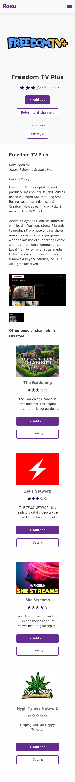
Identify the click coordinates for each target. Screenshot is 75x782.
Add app (38, 99)
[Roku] (8, 5)
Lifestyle (37, 134)
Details (37, 434)
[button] (69, 6)
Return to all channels (37, 112)
